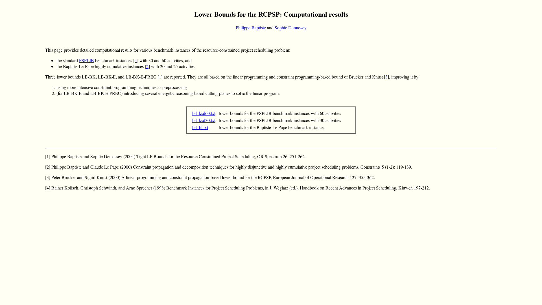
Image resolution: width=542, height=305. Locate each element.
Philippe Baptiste (251, 27)
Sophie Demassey (291, 27)
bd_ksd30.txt (203, 120)
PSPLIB (86, 60)
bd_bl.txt (200, 127)
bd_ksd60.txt (203, 113)
